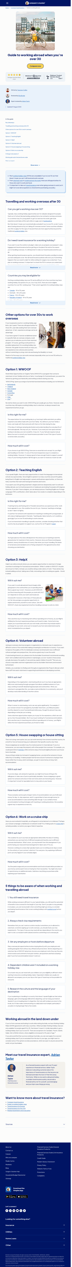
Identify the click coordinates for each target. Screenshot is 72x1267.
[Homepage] (35, 3)
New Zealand (11, 389)
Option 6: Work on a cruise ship (14, 150)
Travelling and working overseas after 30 (17, 126)
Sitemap (8, 1178)
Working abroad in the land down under (17, 157)
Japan (54, 524)
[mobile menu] (7, 3)
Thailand (10, 386)
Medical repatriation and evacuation (18, 1110)
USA (8, 399)
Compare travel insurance (15, 1102)
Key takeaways (10, 122)
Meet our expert (10, 161)
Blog (7, 1168)
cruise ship (59, 824)
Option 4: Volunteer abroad (13, 143)
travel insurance (31, 185)
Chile (9, 397)
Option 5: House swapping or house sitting (18, 147)
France (11, 295)
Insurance (10, 1225)
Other (8, 1245)
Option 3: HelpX (10, 140)
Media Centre (10, 1161)
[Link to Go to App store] (22, 1196)
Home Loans (11, 1238)
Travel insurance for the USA (16, 1108)
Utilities (9, 1232)
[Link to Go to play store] (11, 1196)
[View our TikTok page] (24, 1210)
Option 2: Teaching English (13, 136)
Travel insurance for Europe (16, 1106)
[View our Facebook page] (6, 1210)
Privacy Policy (41, 1165)
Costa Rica (10, 393)
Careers (8, 1154)
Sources (9, 1124)
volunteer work (18, 180)
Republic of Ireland (15, 297)
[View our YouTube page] (17, 1210)
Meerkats (9, 1164)
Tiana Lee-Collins (22, 90)
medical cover (51, 909)
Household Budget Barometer (15, 1175)
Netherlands (11, 384)
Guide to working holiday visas (17, 1104)
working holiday (20, 231)
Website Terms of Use (44, 1169)
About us (8, 1147)
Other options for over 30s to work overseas (18, 129)
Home (7, 7)
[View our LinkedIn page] (13, 1210)
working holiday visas (20, 176)
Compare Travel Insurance (17, 7)
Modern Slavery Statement (46, 1162)
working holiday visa (18, 358)
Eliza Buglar (22, 95)
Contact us (9, 1150)
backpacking (48, 221)
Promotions (41, 1172)
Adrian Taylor (26, 101)
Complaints (41, 1176)
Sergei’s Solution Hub (13, 1171)
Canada (12, 290)
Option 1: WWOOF (11, 133)
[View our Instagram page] (10, 1210)
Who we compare (11, 1157)
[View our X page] (20, 1210)
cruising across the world (33, 180)
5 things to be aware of (12, 154)
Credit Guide (41, 1158)
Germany (21, 750)
